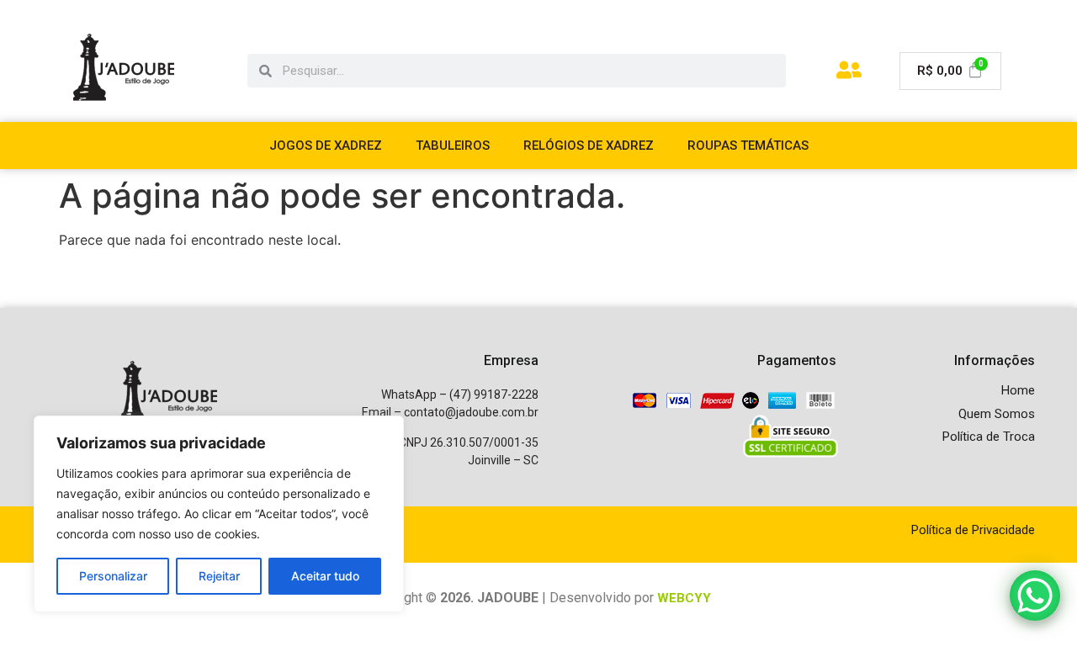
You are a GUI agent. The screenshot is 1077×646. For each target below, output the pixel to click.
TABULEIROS (453, 145)
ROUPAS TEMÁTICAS (748, 145)
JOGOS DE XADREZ (325, 145)
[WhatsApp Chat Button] (1035, 595)
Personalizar (113, 576)
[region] (219, 514)
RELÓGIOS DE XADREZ (588, 145)
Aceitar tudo (325, 576)
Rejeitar (219, 576)
